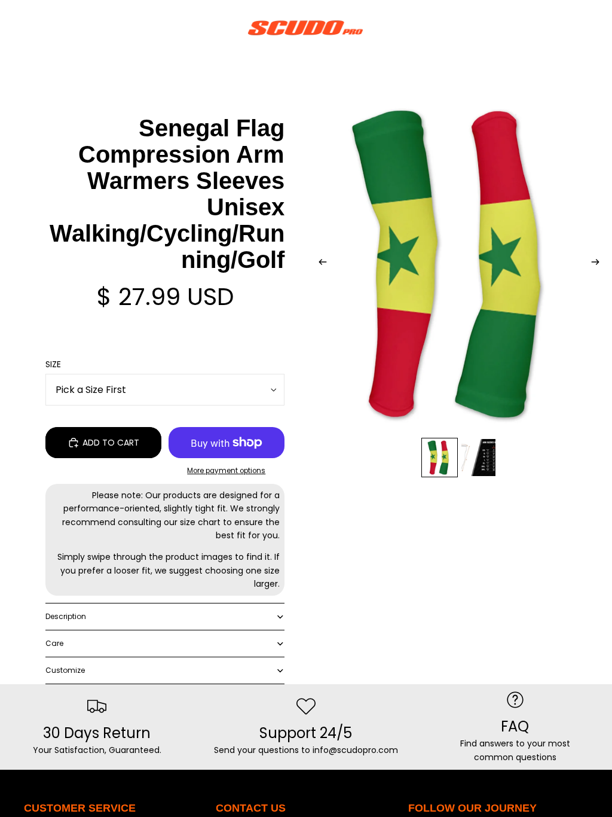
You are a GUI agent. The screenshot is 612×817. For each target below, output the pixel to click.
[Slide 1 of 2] (440, 458)
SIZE (53, 364)
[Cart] (598, 27)
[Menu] (13, 27)
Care (54, 643)
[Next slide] (599, 264)
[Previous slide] (319, 264)
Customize (65, 670)
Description (65, 616)
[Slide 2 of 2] (478, 458)
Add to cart (110, 443)
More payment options (226, 470)
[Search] (39, 27)
